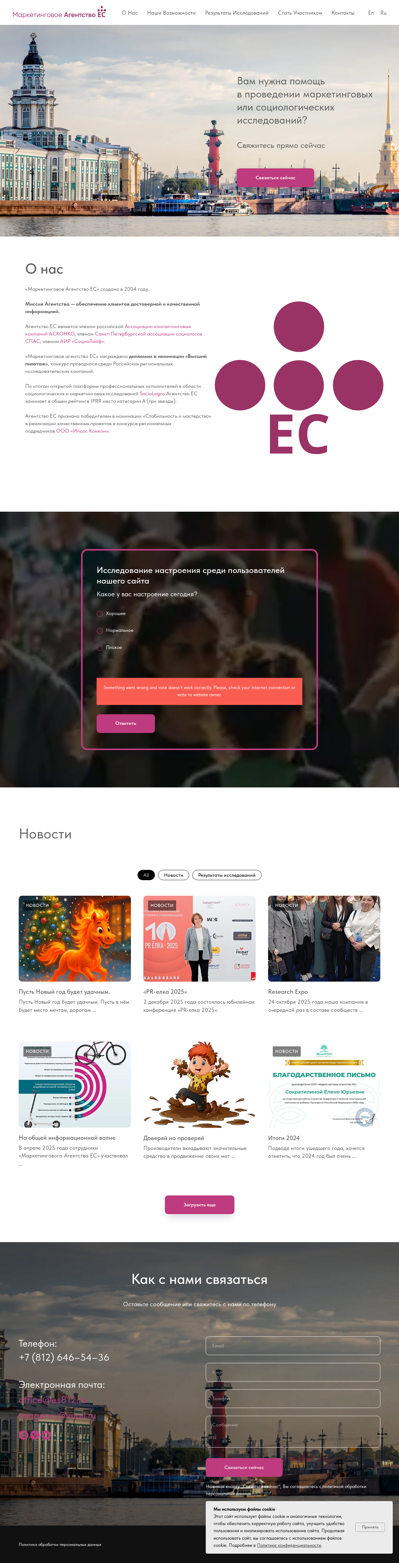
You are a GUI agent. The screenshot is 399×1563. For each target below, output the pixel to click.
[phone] (35, 1435)
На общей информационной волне (67, 1137)
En (371, 12)
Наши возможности (171, 12)
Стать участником (300, 12)
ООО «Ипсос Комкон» (82, 431)
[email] (46, 1435)
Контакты (343, 12)
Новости (173, 875)
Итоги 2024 (284, 1138)
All (146, 875)
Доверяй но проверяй (173, 1138)
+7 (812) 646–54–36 (64, 1357)
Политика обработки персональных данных (60, 1544)
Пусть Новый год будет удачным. (64, 991)
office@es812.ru (53, 1400)
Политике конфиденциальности (289, 1545)
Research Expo (288, 991)
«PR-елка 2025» (165, 991)
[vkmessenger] (23, 1435)
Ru (383, 12)
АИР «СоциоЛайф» (82, 341)
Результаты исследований (237, 12)
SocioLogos (152, 393)
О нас (130, 12)
